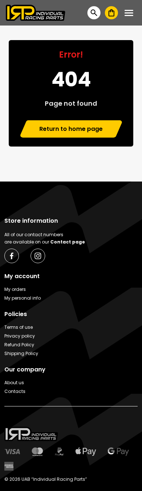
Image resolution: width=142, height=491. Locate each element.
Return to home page (71, 129)
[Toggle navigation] (129, 12)
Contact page (67, 242)
